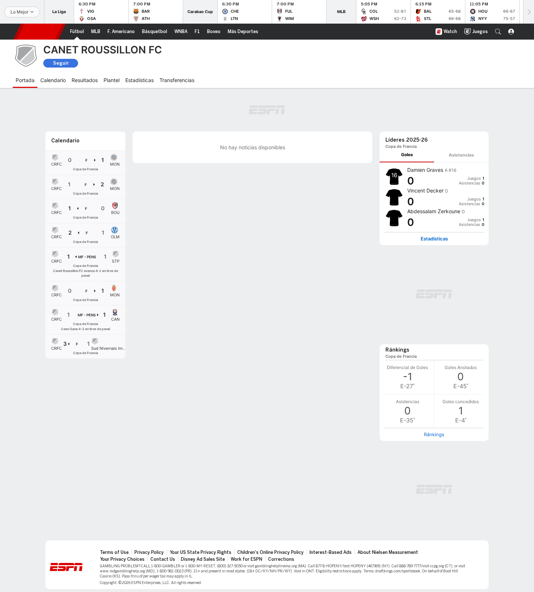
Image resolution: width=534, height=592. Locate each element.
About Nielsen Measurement (387, 552)
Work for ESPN (246, 559)
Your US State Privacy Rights (200, 552)
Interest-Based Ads (331, 552)
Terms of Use (114, 552)
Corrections (281, 559)
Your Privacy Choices (122, 559)
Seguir (61, 63)
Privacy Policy (149, 552)
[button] (498, 32)
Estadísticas (434, 239)
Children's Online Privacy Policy (270, 552)
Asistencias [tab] (461, 155)
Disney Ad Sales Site (203, 559)
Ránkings (434, 434)
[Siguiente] (528, 12)
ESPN (39, 32)
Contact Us (162, 559)
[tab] (407, 154)
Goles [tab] (407, 154)
